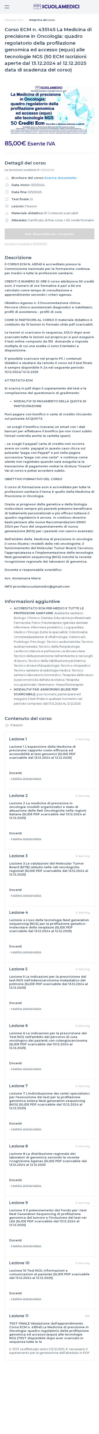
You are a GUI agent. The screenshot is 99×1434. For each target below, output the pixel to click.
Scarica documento (60, 178)
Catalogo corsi (14, 20)
